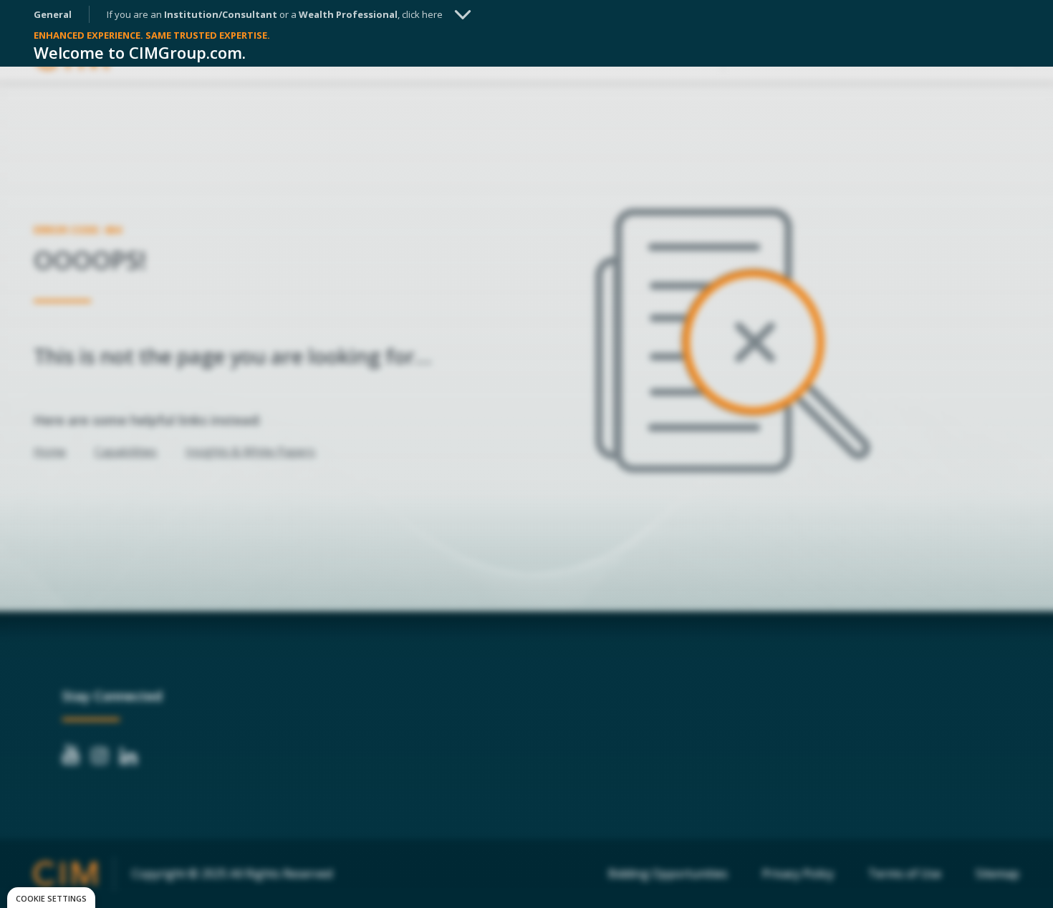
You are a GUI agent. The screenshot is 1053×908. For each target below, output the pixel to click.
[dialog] (51, 897)
